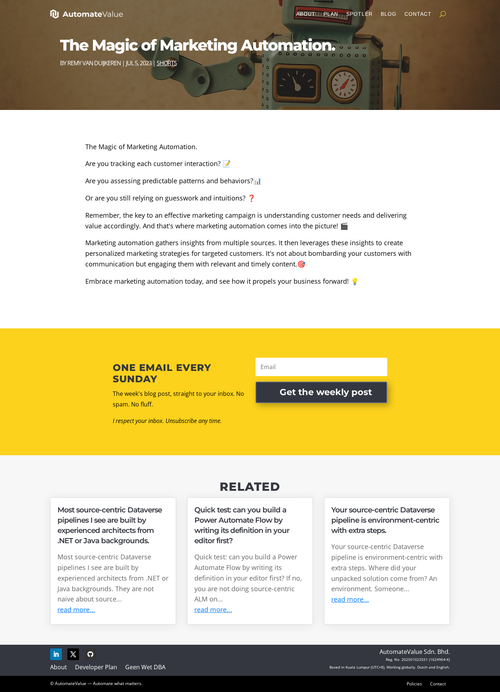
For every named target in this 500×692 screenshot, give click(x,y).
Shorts (167, 63)
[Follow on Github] (90, 654)
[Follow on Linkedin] (56, 654)
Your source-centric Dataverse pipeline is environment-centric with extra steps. (385, 520)
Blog (388, 14)
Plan (331, 14)
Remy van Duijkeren (94, 63)
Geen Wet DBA (145, 667)
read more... (76, 609)
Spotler (359, 14)
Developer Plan (96, 667)
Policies (414, 684)
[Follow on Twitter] (73, 654)
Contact (418, 14)
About (306, 14)
